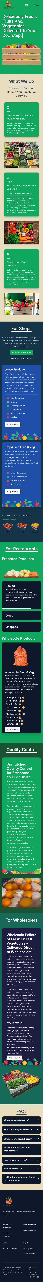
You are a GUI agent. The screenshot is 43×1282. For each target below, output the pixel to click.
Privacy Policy (28, 1249)
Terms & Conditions (31, 1253)
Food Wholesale (29, 1230)
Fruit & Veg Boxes (10, 1249)
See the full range (9, 520)
